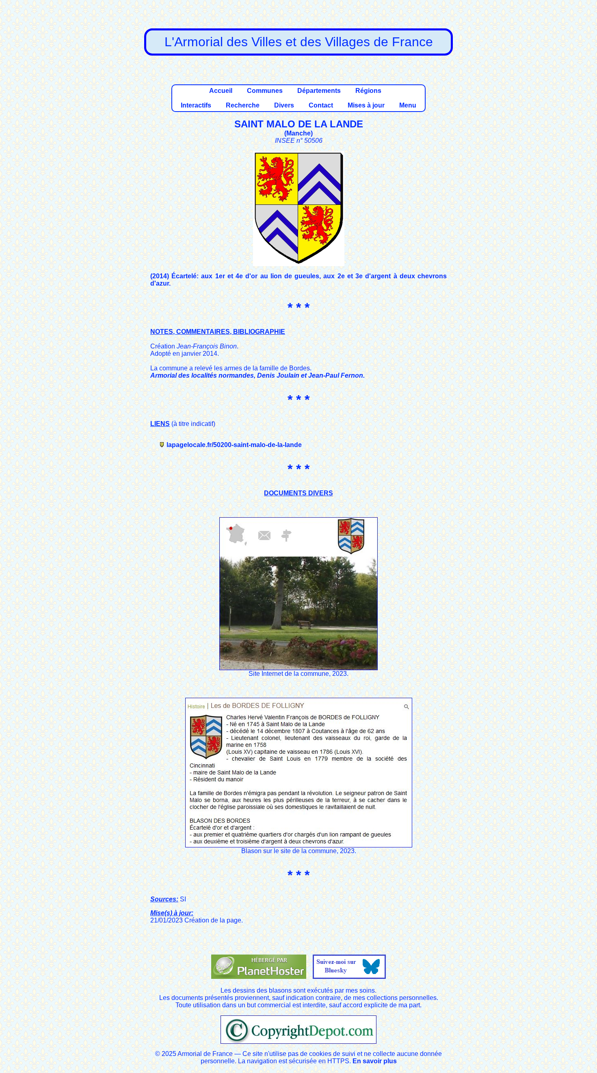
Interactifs (196, 105)
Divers (284, 105)
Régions (368, 90)
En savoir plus (375, 1061)
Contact (321, 105)
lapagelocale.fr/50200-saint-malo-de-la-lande (234, 444)
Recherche (243, 105)
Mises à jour (366, 105)
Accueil (220, 90)
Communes (265, 90)
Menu (407, 105)
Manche (298, 133)
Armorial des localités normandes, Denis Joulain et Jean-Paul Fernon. (257, 375)
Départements (319, 90)
